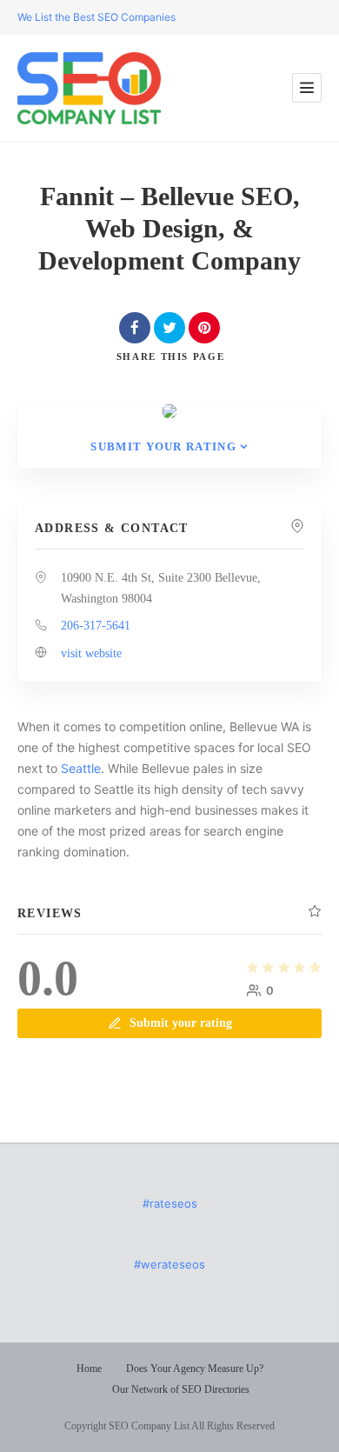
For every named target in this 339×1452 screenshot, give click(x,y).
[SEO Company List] (89, 88)
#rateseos (170, 1203)
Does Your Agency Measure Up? (194, 1368)
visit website (91, 653)
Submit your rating (163, 446)
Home (89, 1368)
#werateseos (169, 1264)
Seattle (81, 768)
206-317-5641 (95, 625)
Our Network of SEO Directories (180, 1389)
